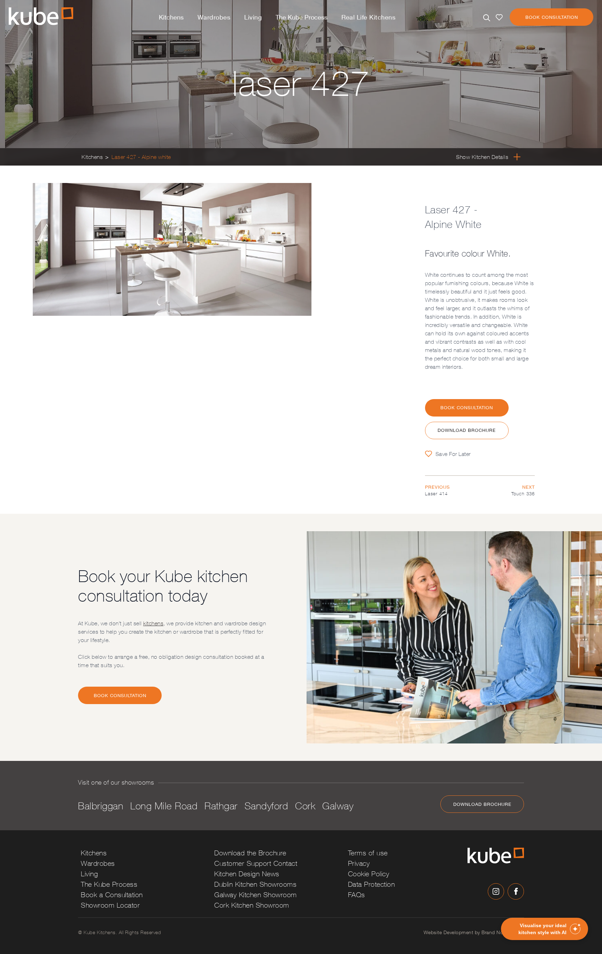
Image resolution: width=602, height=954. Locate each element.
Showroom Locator (110, 905)
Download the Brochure (250, 853)
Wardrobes (214, 17)
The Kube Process (301, 17)
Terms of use (368, 853)
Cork (305, 805)
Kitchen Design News (246, 874)
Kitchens (171, 17)
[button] (544, 929)
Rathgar (221, 805)
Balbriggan (100, 805)
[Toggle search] (486, 18)
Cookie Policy (368, 874)
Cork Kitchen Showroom (251, 905)
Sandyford (266, 805)
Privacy (359, 863)
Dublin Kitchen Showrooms (255, 884)
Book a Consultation (112, 895)
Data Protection (371, 884)
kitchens (153, 623)
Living (253, 17)
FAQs (356, 895)
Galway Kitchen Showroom (255, 895)
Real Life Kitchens (368, 17)
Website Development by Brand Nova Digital (474, 932)
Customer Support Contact (255, 863)
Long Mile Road (164, 805)
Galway (337, 805)
